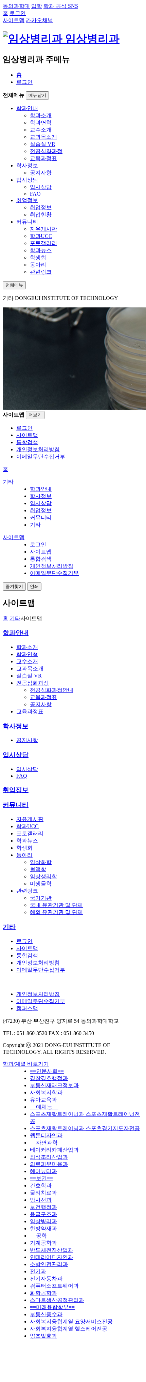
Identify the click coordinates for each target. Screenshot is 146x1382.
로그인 (24, 82)
